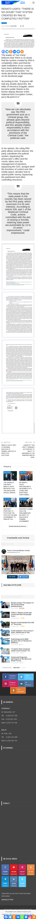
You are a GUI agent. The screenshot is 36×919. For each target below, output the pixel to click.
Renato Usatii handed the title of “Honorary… (22, 623)
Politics (4, 23)
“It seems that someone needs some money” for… (21, 650)
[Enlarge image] (32, 246)
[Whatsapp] (22, 917)
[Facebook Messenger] (18, 51)
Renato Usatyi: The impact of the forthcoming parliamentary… (22, 604)
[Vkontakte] (14, 51)
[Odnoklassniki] (10, 51)
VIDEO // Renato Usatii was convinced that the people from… (21, 614)
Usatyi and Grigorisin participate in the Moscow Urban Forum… (21, 659)
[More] (22, 51)
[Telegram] (7, 51)
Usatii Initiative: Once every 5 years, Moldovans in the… (22, 632)
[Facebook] (3, 51)
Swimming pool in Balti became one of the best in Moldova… (21, 641)
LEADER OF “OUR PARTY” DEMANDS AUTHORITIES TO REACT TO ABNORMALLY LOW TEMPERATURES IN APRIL (28, 451)
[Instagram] (30, 917)
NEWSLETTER (7, 900)
